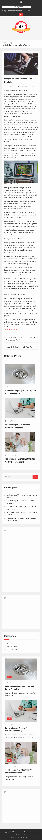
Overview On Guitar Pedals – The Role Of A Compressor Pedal (20, 339)
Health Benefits (12, 650)
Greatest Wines (12, 647)
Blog (33, 86)
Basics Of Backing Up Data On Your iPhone (20, 347)
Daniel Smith (23, 86)
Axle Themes (27, 837)
